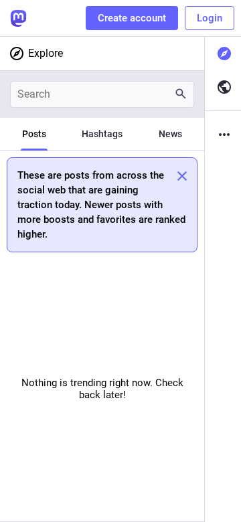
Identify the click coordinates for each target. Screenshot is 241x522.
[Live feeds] (223, 87)
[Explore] (223, 53)
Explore (45, 53)
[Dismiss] (182, 176)
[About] (223, 134)
